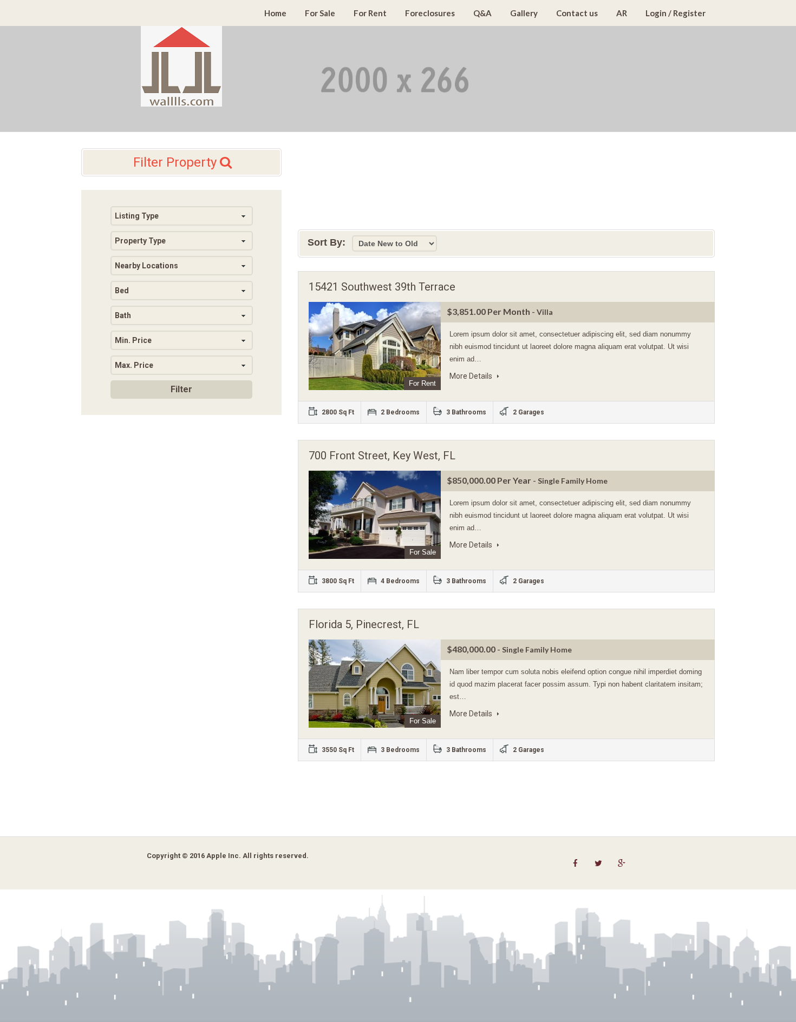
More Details (471, 376)
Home (275, 13)
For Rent (370, 13)
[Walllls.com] (181, 66)
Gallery (524, 13)
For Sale (320, 13)
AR (621, 13)
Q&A (482, 13)
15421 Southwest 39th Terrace (382, 286)
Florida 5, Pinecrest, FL (364, 624)
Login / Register (675, 13)
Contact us (577, 13)
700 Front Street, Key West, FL (382, 455)
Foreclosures (430, 13)
